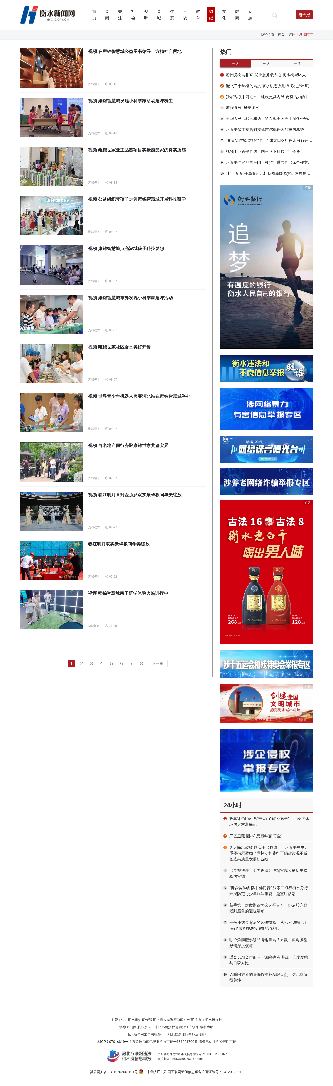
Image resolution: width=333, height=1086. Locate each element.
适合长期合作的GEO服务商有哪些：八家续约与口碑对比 (268, 960)
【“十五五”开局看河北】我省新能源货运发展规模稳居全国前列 (266, 173)
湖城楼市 (94, 84)
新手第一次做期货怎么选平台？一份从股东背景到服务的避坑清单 (268, 908)
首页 (281, 34)
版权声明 (207, 1027)
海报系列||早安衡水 (240, 108)
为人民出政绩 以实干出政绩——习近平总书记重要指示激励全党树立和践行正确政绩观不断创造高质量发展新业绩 (268, 853)
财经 (291, 34)
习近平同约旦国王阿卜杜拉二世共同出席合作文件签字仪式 (267, 162)
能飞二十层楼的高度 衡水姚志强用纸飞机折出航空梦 (267, 86)
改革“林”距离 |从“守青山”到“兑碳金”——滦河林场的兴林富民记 (269, 822)
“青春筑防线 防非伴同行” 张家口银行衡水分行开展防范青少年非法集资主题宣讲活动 (267, 140)
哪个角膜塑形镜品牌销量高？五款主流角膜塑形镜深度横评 (268, 943)
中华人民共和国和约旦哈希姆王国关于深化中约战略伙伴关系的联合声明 (267, 119)
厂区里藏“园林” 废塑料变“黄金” (255, 836)
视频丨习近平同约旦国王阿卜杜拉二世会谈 (260, 151)
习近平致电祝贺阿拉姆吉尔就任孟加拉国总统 (262, 130)
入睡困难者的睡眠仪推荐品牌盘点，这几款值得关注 (268, 977)
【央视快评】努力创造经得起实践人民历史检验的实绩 (268, 874)
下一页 (158, 663)
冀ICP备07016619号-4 (114, 1042)
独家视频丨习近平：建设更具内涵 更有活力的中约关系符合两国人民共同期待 (267, 97)
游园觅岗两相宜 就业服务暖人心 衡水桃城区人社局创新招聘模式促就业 (267, 75)
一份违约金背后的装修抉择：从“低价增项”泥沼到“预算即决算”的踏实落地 (267, 925)
